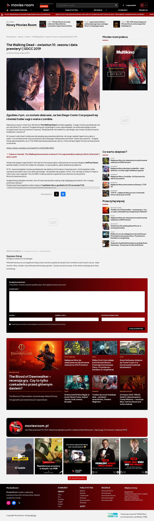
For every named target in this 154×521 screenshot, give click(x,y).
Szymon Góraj (14, 256)
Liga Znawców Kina (18, 10)
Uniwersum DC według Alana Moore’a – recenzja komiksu (126, 226)
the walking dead (45, 251)
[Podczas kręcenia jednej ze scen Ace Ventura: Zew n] (77, 456)
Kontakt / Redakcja (132, 498)
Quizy (82, 506)
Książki (60, 502)
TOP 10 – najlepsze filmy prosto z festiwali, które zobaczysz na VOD (128, 193)
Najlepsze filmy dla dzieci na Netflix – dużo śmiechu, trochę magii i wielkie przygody (127, 168)
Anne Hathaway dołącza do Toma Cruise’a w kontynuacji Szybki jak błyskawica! (131, 363)
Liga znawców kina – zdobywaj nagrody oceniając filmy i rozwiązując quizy (96, 24)
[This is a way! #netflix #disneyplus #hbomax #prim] (48, 456)
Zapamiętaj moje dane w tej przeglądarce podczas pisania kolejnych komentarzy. (38, 324)
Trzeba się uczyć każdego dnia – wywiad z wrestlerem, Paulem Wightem (104, 398)
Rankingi (72, 357)
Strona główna (11, 37)
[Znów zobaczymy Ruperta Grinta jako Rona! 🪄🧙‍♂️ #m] (134, 456)
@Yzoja (33, 515)
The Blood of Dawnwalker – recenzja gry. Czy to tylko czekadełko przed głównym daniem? (129, 210)
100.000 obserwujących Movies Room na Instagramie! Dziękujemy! (133, 24)
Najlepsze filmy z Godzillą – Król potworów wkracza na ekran (128, 176)
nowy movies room (21, 25)
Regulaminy (129, 492)
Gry (59, 497)
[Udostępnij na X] (56, 194)
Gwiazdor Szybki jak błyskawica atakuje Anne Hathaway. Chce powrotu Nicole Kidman (129, 243)
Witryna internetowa (110, 315)
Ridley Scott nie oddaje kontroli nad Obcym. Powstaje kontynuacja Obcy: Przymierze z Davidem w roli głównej (81, 14)
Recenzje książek (107, 498)
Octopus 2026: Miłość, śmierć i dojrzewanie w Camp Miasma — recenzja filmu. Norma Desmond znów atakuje (131, 399)
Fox (22, 251)
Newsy (46, 10)
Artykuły (82, 493)
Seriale (27, 37)
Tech (59, 506)
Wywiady (95, 391)
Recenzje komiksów (108, 495)
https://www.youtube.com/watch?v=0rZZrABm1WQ (30, 148)
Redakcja (143, 10)
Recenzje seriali (107, 500)
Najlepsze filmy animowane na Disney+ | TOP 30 (128, 185)
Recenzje (98, 10)
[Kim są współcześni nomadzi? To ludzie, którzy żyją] (20, 456)
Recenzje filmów (126, 391)
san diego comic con (31, 251)
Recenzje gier (14, 372)
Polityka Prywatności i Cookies (136, 494)
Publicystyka (71, 10)
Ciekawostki (84, 495)
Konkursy (123, 10)
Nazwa (12, 315)
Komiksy (61, 499)
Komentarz (14, 289)
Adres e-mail (60, 315)
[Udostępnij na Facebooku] (63, 194)
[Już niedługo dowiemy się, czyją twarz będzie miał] (105, 456)
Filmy (66, 357)
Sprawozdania (85, 500)
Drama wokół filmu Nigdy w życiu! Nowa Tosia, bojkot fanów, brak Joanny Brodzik (76, 398)
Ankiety (82, 491)
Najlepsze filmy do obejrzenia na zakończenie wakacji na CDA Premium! (129, 160)
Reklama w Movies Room (134, 500)
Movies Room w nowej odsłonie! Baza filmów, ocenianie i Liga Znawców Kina (59, 24)
